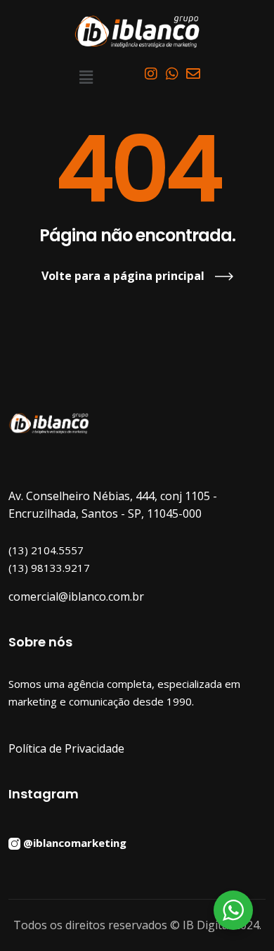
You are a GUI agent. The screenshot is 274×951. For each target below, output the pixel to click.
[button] (86, 76)
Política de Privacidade (66, 748)
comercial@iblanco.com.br (76, 596)
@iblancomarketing (74, 842)
